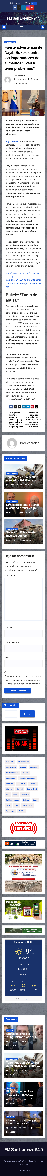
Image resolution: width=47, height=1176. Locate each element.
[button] (39, 27)
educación (21, 784)
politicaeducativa (12, 800)
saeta (35, 800)
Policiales (25, 794)
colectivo (33, 767)
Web (6, 657)
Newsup (37, 1161)
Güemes (9, 789)
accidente (10, 762)
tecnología (10, 811)
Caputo (23, 767)
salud (16, 805)
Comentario (10, 575)
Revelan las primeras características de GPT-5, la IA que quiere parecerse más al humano (31, 419)
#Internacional (20, 83)
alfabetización (23, 762)
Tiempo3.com (27, 999)
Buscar (27, 714)
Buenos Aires (11, 767)
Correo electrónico (14, 642)
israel (15, 794)
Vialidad (22, 811)
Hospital (20, 789)
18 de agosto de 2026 (19, 1041)
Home (19, 1170)
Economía (9, 784)
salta (8, 805)
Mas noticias (10, 705)
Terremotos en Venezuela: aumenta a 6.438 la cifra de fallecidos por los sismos (23, 480)
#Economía (36, 79)
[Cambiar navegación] (21, 27)
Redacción (21, 76)
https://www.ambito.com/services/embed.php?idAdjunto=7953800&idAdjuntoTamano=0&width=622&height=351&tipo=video (23, 280)
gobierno (33, 784)
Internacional (10, 42)
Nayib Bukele (12, 141)
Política (26, 800)
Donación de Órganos (27, 778)
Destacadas (10, 778)
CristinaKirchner (12, 773)
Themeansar (23, 1164)
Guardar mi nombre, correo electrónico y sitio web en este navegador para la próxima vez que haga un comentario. (22, 680)
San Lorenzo (27, 805)
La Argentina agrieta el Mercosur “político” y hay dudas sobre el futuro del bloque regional (16, 419)
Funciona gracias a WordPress (16, 1161)
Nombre (9, 627)
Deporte (26, 773)
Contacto (26, 1170)
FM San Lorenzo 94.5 (23, 18)
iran (7, 794)
